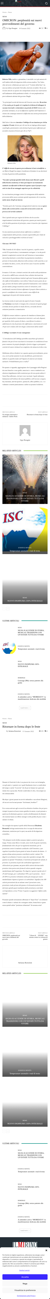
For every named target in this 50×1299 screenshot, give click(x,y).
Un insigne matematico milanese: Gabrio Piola (10, 415)
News (10, 12)
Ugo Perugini (13, 28)
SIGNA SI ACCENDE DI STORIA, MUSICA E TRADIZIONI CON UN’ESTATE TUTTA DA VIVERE (25, 498)
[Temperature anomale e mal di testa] (25, 529)
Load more (24, 708)
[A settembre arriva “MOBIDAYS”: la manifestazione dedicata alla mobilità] (9, 697)
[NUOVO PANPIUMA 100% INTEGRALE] (25, 579)
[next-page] (7, 608)
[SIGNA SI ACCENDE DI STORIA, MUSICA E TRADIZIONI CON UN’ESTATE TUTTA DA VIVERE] (25, 479)
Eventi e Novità (24, 548)
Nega (25, 1283)
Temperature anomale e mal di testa (25, 551)
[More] (35, 36)
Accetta (25, 1277)
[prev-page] (3, 608)
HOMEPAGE (21, 678)
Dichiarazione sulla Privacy (26, 1296)
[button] (46, 1250)
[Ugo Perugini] (4, 28)
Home (4, 12)
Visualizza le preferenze (25, 1290)
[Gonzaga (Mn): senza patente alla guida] (9, 680)
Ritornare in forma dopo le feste (37, 414)
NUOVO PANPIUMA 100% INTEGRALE (25, 601)
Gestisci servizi (24, 1270)
